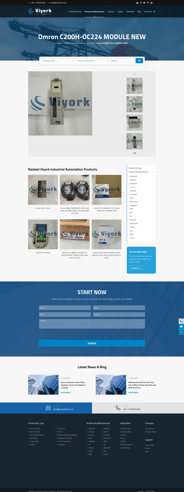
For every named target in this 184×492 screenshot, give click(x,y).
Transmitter (61, 444)
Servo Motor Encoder (36, 435)
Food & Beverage (125, 432)
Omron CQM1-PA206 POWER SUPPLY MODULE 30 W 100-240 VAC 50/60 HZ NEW (106, 255)
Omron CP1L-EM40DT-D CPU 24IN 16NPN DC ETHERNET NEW (106, 209)
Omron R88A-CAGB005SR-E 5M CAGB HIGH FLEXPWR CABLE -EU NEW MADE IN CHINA (74, 211)
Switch (32, 444)
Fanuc (132, 198)
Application (130, 11)
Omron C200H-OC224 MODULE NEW (112, 43)
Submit (92, 343)
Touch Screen (34, 441)
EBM (131, 234)
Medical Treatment (126, 444)
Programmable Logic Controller (67, 435)
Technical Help (149, 445)
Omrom (91, 43)
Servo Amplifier (35, 432)
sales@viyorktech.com (57, 2)
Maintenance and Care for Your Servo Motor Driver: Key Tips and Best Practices (142, 385)
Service (147, 448)
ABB (131, 209)
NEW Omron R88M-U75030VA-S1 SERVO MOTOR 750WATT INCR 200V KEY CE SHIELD (74, 255)
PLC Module (34, 438)
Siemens (133, 190)
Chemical (123, 435)
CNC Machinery (125, 428)
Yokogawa (133, 205)
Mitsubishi (133, 176)
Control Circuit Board (64, 441)
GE (131, 216)
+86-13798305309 (36, 2)
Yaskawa (133, 180)
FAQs (146, 451)
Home (59, 43)
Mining (122, 438)
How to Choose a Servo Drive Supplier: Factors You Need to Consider (73, 385)
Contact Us (148, 11)
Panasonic (133, 183)
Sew (131, 230)
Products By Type (75, 11)
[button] (134, 153)
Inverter (60, 432)
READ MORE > (66, 392)
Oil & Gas (123, 441)
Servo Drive (61, 428)
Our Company (149, 428)
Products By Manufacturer (94, 11)
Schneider (133, 194)
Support (120, 11)
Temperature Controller (65, 438)
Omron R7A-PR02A (43, 252)
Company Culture (150, 432)
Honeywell (133, 223)
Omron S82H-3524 (43, 208)
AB (131, 212)
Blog (139, 11)
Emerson (133, 219)
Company (111, 11)
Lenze (132, 238)
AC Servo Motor (35, 428)
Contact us (135, 268)
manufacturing (125, 448)
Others (132, 227)
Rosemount (134, 201)
